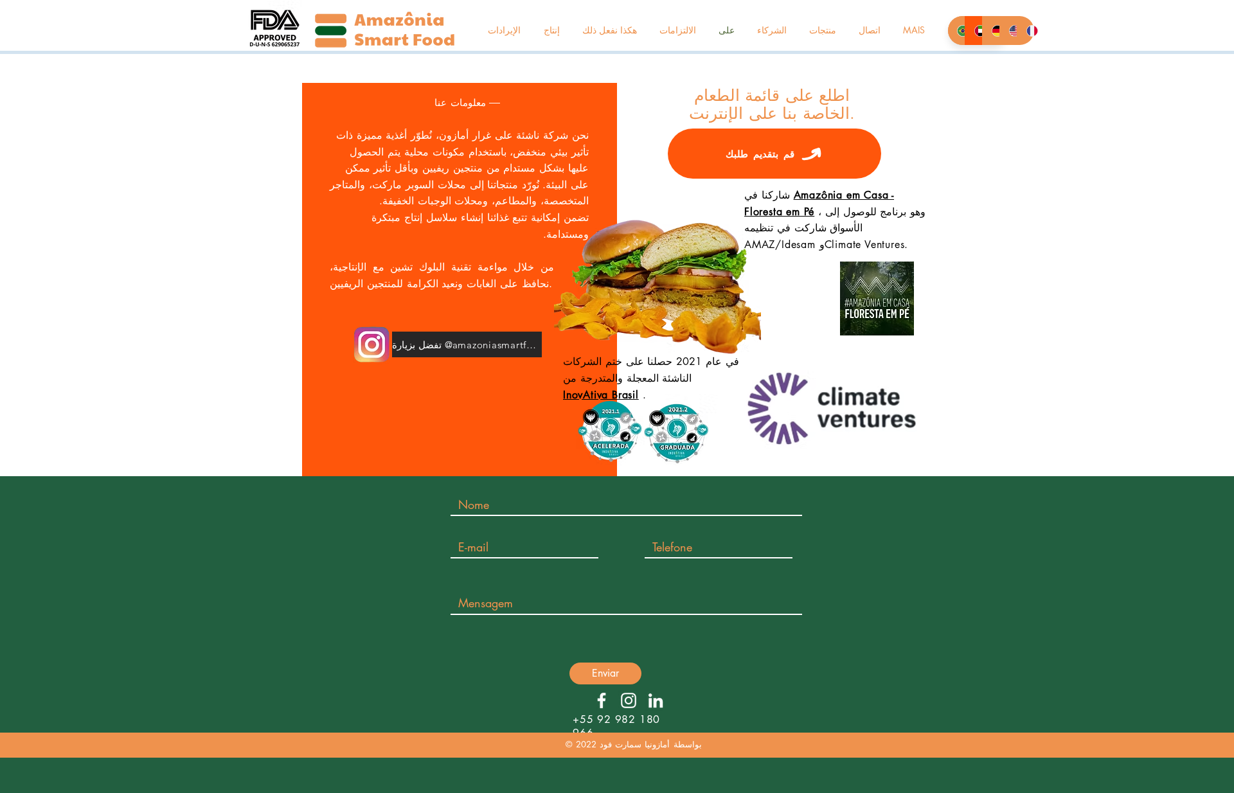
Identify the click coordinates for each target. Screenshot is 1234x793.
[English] (1008, 30)
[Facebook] (601, 700)
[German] (990, 30)
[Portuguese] (956, 30)
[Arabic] (973, 30)
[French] (1025, 30)
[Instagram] (628, 700)
